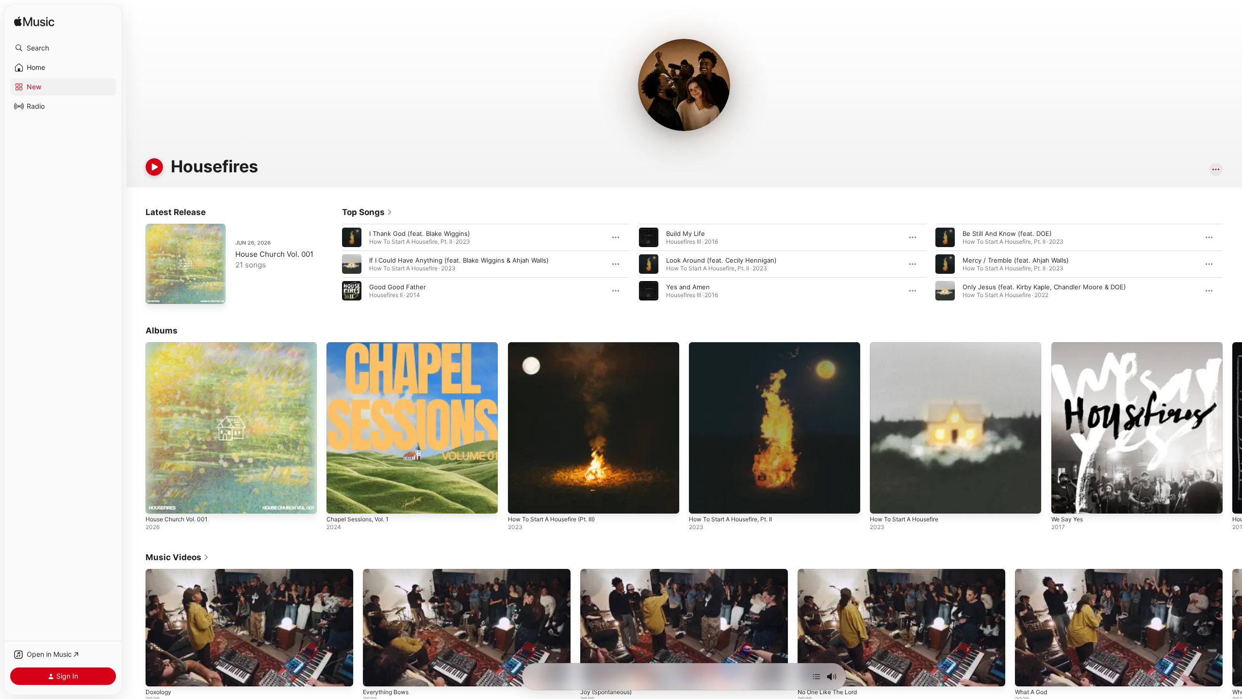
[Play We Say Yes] (1063, 501)
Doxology (158, 692)
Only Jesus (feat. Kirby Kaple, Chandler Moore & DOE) (1044, 287)
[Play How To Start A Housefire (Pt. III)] (520, 501)
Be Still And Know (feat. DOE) (1007, 233)
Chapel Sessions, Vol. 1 (361, 346)
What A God (1031, 692)
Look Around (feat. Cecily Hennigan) (721, 260)
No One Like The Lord (827, 692)
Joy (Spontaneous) (606, 692)
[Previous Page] (332, 264)
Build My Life (685, 233)
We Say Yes (1068, 346)
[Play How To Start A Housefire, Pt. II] (701, 501)
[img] (34, 22)
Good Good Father (397, 287)
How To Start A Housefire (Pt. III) (557, 346)
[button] (63, 48)
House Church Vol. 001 (274, 254)
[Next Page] (1232, 264)
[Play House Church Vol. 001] (157, 291)
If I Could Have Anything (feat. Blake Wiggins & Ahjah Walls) (459, 260)
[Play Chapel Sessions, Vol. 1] (338, 501)
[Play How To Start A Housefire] (882, 501)
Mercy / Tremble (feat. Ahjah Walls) (1016, 260)
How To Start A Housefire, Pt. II (736, 346)
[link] (367, 212)
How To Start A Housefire (909, 346)
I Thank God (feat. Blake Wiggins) (419, 233)
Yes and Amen (688, 287)
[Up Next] (816, 676)
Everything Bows (386, 692)
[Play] (154, 167)
